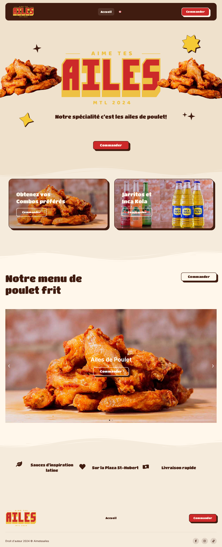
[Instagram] (205, 541)
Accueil (106, 11)
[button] (9, 366)
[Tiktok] (213, 541)
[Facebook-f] (196, 541)
